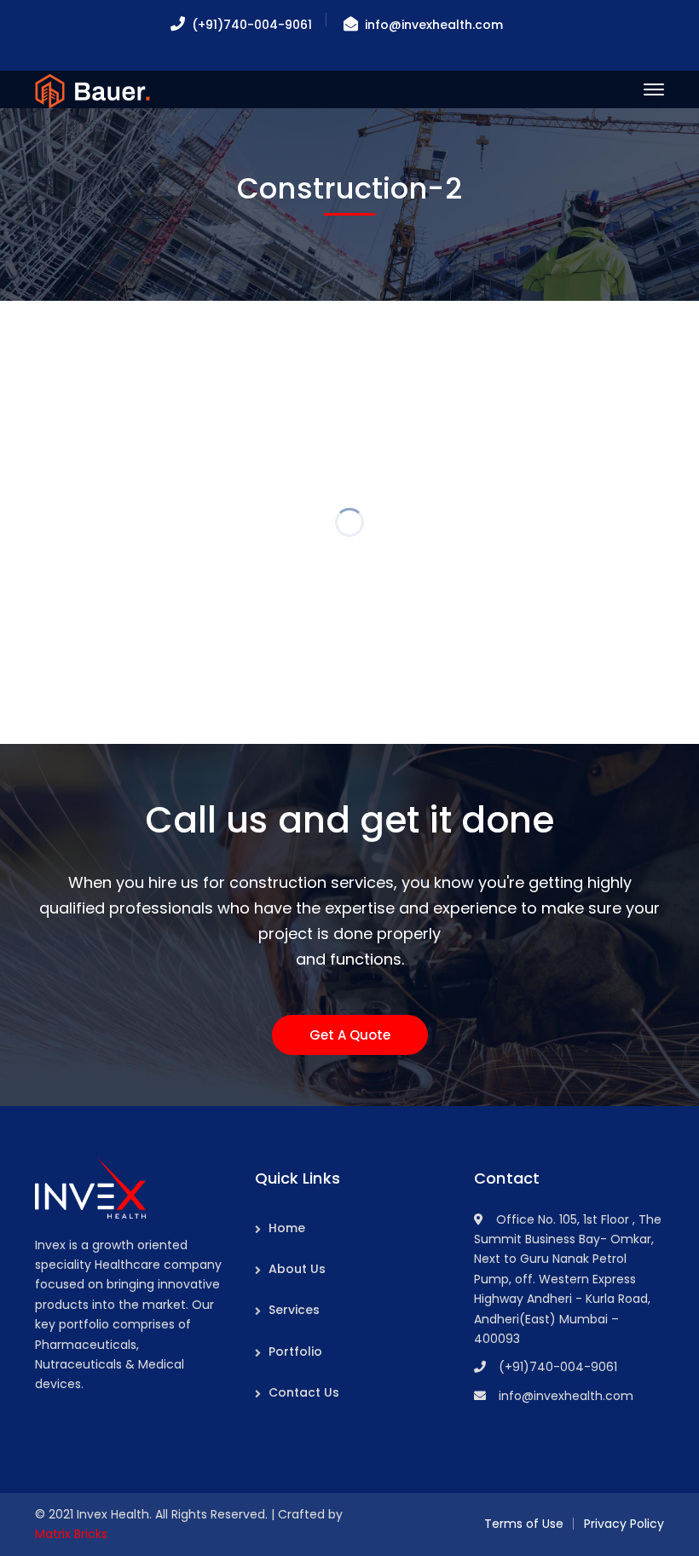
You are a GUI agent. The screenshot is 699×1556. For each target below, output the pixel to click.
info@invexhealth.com (434, 24)
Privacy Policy (624, 1523)
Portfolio (295, 1351)
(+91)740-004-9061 (252, 24)
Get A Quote (349, 1035)
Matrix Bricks (71, 1533)
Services (294, 1309)
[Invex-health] (92, 90)
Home (287, 1227)
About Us (297, 1268)
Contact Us (304, 1392)
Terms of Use (523, 1523)
